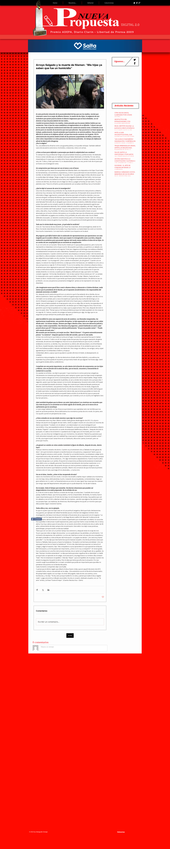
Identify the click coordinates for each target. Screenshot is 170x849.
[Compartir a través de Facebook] (37, 590)
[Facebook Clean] (137, 3)
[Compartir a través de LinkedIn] (48, 590)
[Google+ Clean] (139, 3)
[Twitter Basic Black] (134, 59)
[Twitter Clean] (134, 3)
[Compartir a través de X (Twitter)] (43, 590)
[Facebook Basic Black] (134, 63)
